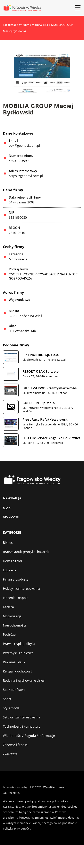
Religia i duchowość (17, 671)
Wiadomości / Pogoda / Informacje (29, 736)
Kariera (8, 607)
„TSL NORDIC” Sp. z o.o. (40, 355)
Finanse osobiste (15, 579)
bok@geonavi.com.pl (24, 146)
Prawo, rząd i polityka (19, 644)
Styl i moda (11, 708)
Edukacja (9, 570)
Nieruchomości (14, 625)
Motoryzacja (18, 259)
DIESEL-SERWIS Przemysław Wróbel (50, 388)
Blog (7, 508)
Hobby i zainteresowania (21, 588)
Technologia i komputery (21, 726)
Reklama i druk (14, 662)
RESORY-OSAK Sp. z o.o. (41, 371)
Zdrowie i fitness (15, 745)
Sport (7, 699)
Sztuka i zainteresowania (21, 717)
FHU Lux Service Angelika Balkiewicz (51, 438)
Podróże (9, 634)
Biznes (8, 542)
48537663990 (19, 161)
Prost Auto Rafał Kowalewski (45, 420)
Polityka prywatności (16, 828)
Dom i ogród (12, 561)
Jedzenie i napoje (15, 598)
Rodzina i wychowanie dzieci (24, 680)
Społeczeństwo (14, 690)
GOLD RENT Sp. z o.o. (39, 403)
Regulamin (11, 516)
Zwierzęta (10, 754)
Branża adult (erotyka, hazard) (26, 552)
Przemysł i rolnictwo (18, 653)
